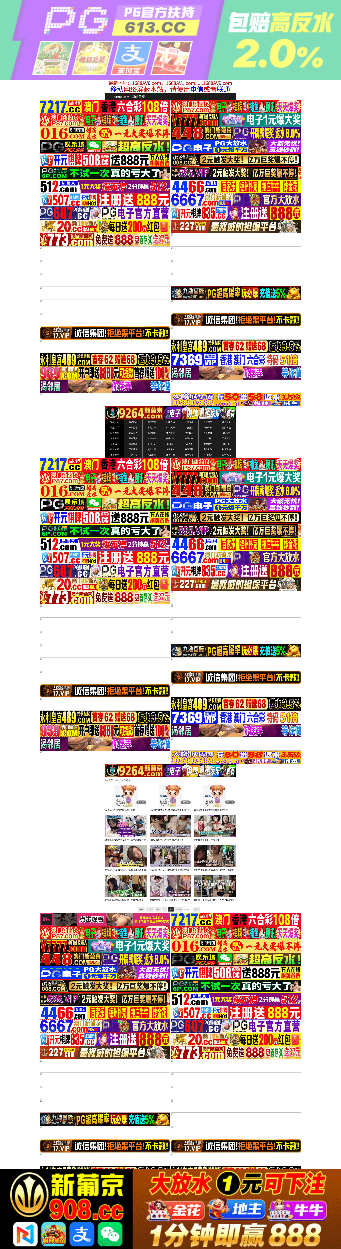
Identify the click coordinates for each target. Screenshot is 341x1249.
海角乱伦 (208, 449)
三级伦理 (133, 427)
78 (158, 909)
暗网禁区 (189, 449)
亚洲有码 (189, 422)
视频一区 (114, 422)
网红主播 (152, 422)
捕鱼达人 (133, 438)
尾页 (197, 909)
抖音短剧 (133, 444)
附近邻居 (133, 433)
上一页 (150, 909)
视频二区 (114, 427)
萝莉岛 (226, 444)
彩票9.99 (189, 438)
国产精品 (133, 422)
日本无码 (170, 422)
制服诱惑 (226, 449)
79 (164, 909)
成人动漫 (226, 422)
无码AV (114, 444)
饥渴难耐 (152, 433)
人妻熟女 (189, 427)
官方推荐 (114, 438)
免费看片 (114, 455)
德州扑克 (170, 438)
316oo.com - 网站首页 (129, 96)
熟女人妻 (152, 449)
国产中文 (133, 455)
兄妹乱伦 (152, 455)
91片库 (189, 444)
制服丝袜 (208, 427)
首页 (141, 909)
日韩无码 (226, 455)
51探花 (170, 444)
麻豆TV (151, 444)
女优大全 (208, 444)
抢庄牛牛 (152, 438)
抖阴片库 (114, 449)
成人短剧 (170, 455)
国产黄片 (133, 449)
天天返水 (226, 438)
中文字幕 (152, 427)
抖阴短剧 (208, 455)
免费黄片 (170, 449)
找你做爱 (170, 433)
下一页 (179, 909)
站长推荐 (114, 433)
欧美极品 (208, 422)
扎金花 (208, 438)
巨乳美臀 (170, 427)
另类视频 (226, 427)
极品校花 (189, 455)
